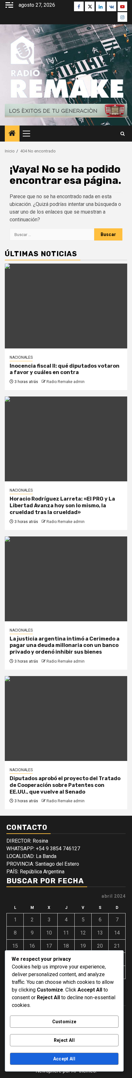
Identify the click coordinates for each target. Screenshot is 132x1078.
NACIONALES (21, 357)
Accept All (64, 1058)
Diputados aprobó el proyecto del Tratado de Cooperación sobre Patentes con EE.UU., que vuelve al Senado (65, 785)
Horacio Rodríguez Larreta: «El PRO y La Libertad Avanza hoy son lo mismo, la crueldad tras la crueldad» (62, 505)
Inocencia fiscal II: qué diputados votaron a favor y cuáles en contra (65, 369)
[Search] (123, 133)
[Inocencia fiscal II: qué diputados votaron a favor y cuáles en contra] (66, 306)
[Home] (12, 133)
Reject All (64, 1040)
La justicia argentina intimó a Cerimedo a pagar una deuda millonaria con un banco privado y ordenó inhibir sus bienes (65, 645)
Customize (64, 1021)
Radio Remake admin (65, 382)
